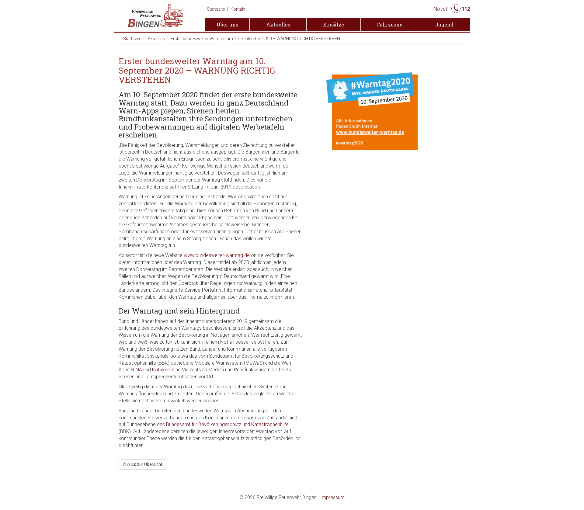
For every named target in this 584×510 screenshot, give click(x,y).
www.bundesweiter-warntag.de (217, 255)
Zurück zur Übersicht (142, 464)
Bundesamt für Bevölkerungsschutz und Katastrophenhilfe (227, 424)
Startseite (216, 9)
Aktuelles (156, 38)
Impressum (332, 497)
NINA (136, 370)
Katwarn (161, 370)
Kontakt (238, 9)
